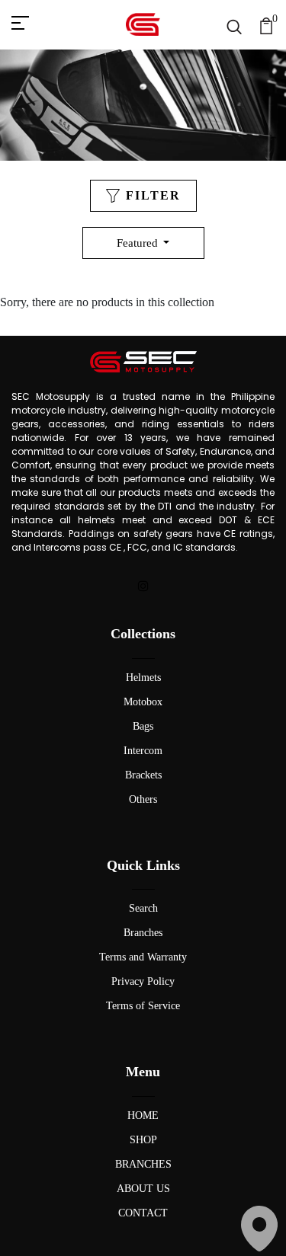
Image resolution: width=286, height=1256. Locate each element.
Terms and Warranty (143, 957)
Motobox (143, 702)
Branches (143, 932)
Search (143, 908)
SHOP (143, 1140)
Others (143, 799)
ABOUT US (143, 1188)
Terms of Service (143, 1006)
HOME (143, 1115)
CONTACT (143, 1213)
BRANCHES (143, 1164)
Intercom (143, 750)
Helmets (143, 677)
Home (104, 129)
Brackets (143, 775)
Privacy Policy (143, 981)
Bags (143, 726)
